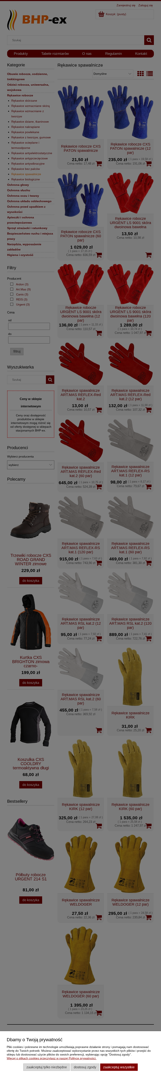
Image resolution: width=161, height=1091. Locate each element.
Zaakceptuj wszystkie (119, 1067)
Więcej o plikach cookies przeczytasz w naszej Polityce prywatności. (51, 1058)
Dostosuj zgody (85, 1067)
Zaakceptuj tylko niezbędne (46, 1067)
